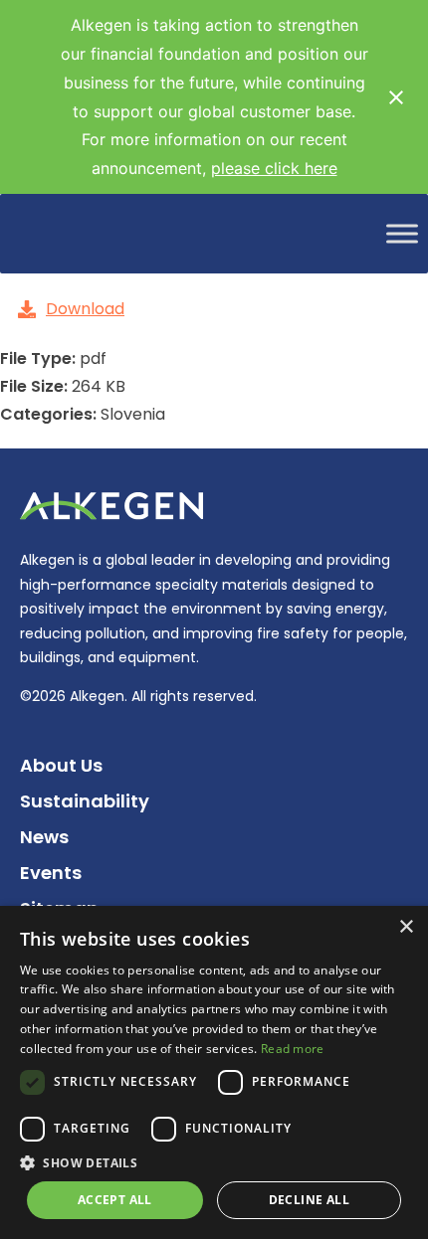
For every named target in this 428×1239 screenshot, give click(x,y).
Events (51, 872)
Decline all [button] (309, 1199)
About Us (61, 765)
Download (85, 308)
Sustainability (84, 801)
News (44, 836)
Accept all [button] (115, 1199)
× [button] (405, 927)
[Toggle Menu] (402, 234)
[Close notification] (396, 97)
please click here (274, 168)
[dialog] (214, 1072)
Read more (292, 1048)
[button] (214, 1162)
